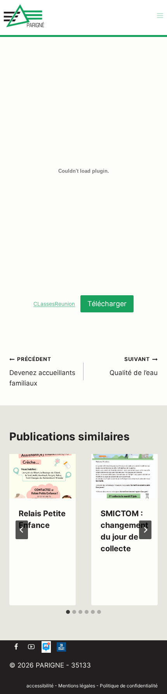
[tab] (68, 612)
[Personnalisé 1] (46, 647)
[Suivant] (145, 529)
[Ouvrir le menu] (160, 15)
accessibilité (40, 686)
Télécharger (107, 304)
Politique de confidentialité (129, 686)
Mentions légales (77, 686)
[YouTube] (31, 647)
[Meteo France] (61, 647)
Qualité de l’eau (134, 366)
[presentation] (42, 476)
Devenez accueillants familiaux (42, 371)
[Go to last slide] (22, 529)
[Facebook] (16, 647)
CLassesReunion (54, 304)
